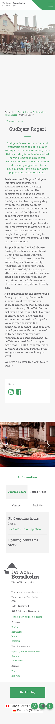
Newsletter (17, 661)
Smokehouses (11, 115)
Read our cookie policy (26, 617)
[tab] (17, 492)
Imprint (15, 676)
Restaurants (38, 112)
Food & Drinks (24, 112)
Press (14, 671)
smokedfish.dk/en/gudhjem (25, 529)
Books (14, 627)
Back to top (27, 692)
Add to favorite (16, 122)
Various (15, 641)
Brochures (16, 632)
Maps (14, 636)
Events (15, 656)
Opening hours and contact (25, 652)
